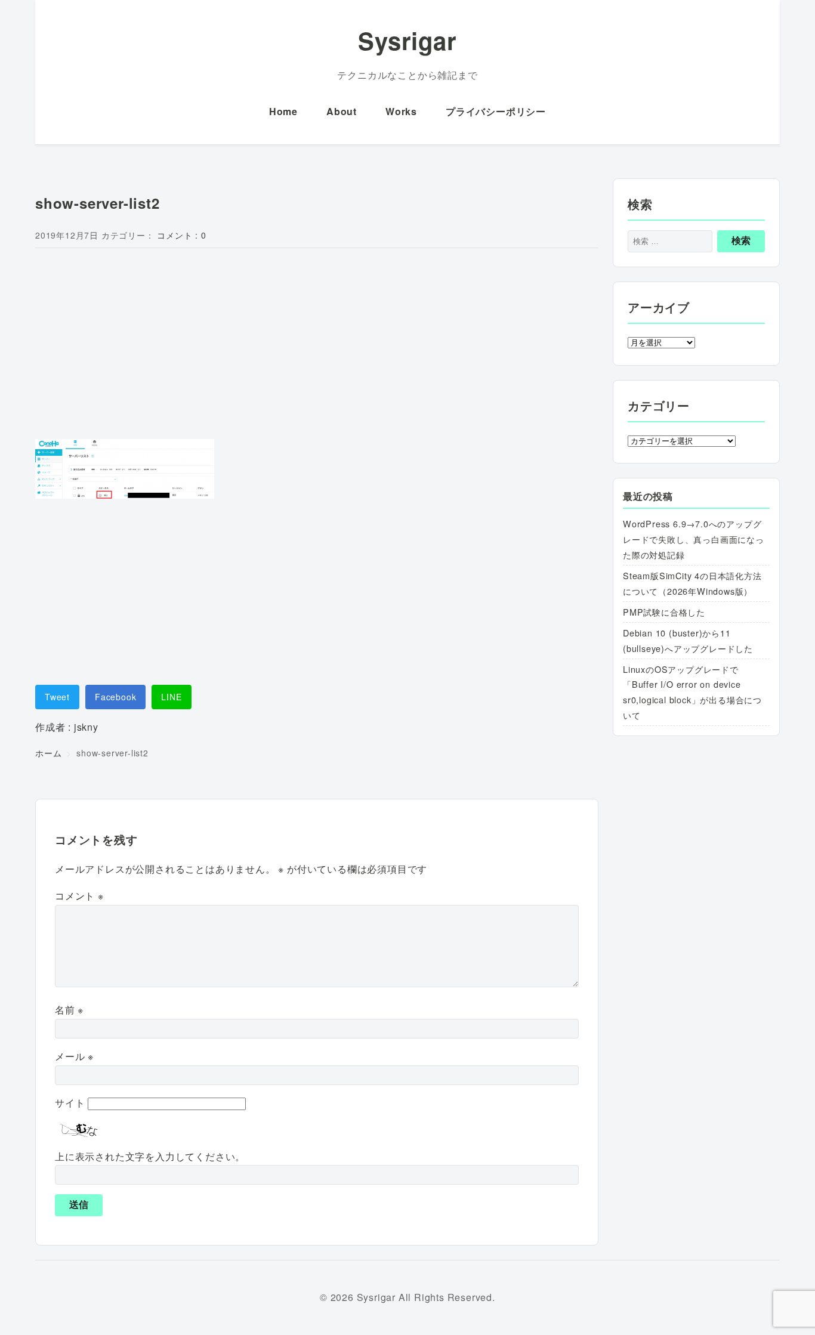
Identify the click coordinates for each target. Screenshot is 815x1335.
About (341, 111)
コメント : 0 (181, 235)
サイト (70, 1103)
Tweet (57, 697)
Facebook (115, 697)
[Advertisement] (316, 345)
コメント (79, 896)
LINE (171, 697)
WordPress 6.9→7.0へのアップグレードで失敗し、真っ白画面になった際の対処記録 (693, 539)
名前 (69, 1009)
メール (74, 1056)
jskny (86, 727)
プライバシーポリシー (496, 111)
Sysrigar (407, 40)
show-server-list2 (97, 203)
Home (283, 111)
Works (401, 111)
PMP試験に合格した (664, 611)
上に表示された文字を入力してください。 (150, 1156)
